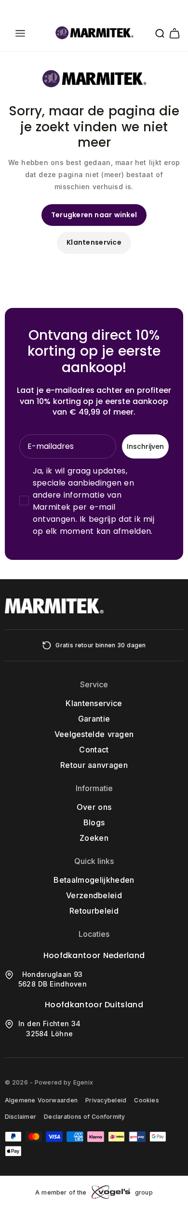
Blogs (94, 822)
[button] (20, 33)
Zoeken (94, 838)
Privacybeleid (105, 1100)
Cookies (146, 1100)
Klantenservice (94, 242)
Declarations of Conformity (84, 1116)
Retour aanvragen (94, 765)
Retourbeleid (94, 911)
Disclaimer (20, 1116)
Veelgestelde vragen (94, 734)
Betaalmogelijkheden (94, 880)
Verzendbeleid (94, 895)
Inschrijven (145, 446)
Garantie (94, 719)
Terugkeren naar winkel (94, 215)
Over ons (94, 807)
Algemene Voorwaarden (41, 1100)
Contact (93, 749)
